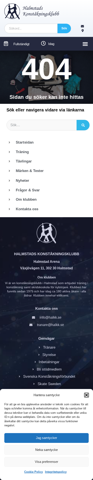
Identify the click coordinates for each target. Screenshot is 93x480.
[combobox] (31, 28)
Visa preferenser (46, 461)
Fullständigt (21, 44)
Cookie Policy (33, 471)
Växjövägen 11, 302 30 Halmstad (46, 268)
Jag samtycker (46, 438)
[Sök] (83, 125)
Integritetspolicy (56, 471)
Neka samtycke (46, 450)
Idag (51, 44)
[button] (86, 395)
